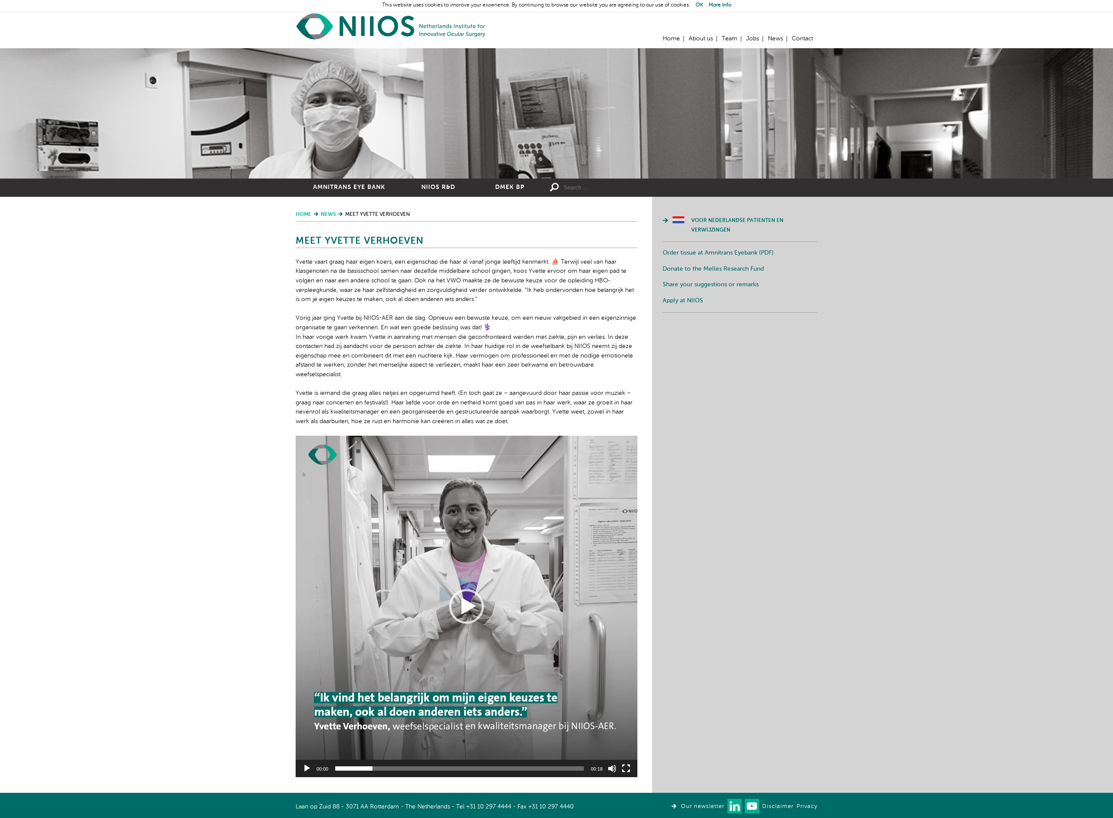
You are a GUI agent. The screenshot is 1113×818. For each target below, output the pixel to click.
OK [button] (699, 5)
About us (701, 39)
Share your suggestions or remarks (711, 284)
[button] (466, 606)
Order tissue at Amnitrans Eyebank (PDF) (718, 253)
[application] (466, 606)
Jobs (752, 39)
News (775, 39)
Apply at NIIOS (683, 301)
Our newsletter (702, 806)
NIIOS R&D (438, 187)
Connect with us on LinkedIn (734, 806)
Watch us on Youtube (752, 806)
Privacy (806, 806)
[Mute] (612, 768)
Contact (802, 39)
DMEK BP (509, 187)
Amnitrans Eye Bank (349, 187)
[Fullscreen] (626, 768)
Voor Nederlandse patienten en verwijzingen (737, 225)
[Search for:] (626, 188)
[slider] (459, 768)
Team (729, 39)
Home (391, 26)
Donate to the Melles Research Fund (713, 269)
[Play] (307, 768)
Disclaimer (777, 806)
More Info (720, 5)
